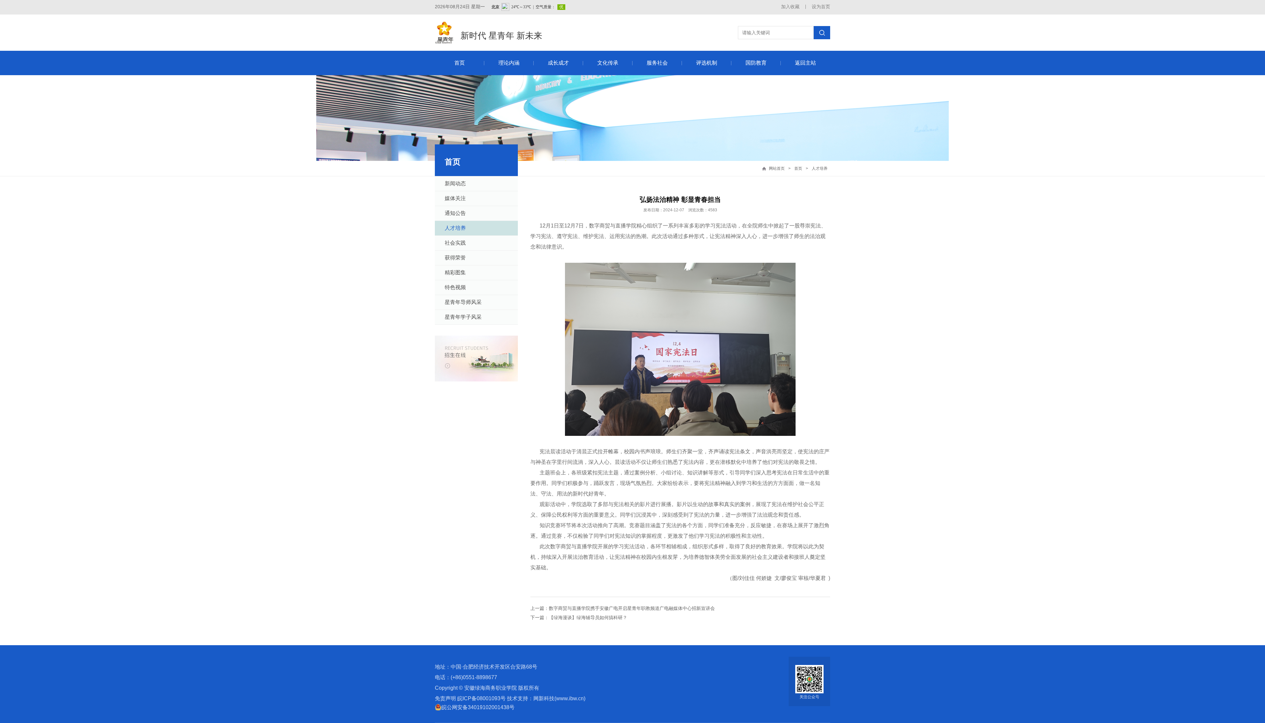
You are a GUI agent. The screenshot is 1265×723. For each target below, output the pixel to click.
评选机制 (706, 63)
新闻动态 (455, 183)
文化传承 (607, 63)
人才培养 (820, 168)
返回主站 (805, 63)
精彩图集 (455, 272)
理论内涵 (509, 63)
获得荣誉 (455, 257)
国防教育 (756, 63)
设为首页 (821, 6)
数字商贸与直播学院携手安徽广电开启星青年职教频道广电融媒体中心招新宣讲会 (632, 608)
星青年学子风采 (463, 317)
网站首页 (777, 168)
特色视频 (455, 287)
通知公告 (455, 213)
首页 (459, 63)
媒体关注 (455, 198)
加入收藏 (790, 6)
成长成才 (558, 63)
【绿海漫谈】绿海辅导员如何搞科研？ (588, 617)
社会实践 (455, 243)
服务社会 (657, 63)
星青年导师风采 (463, 302)
